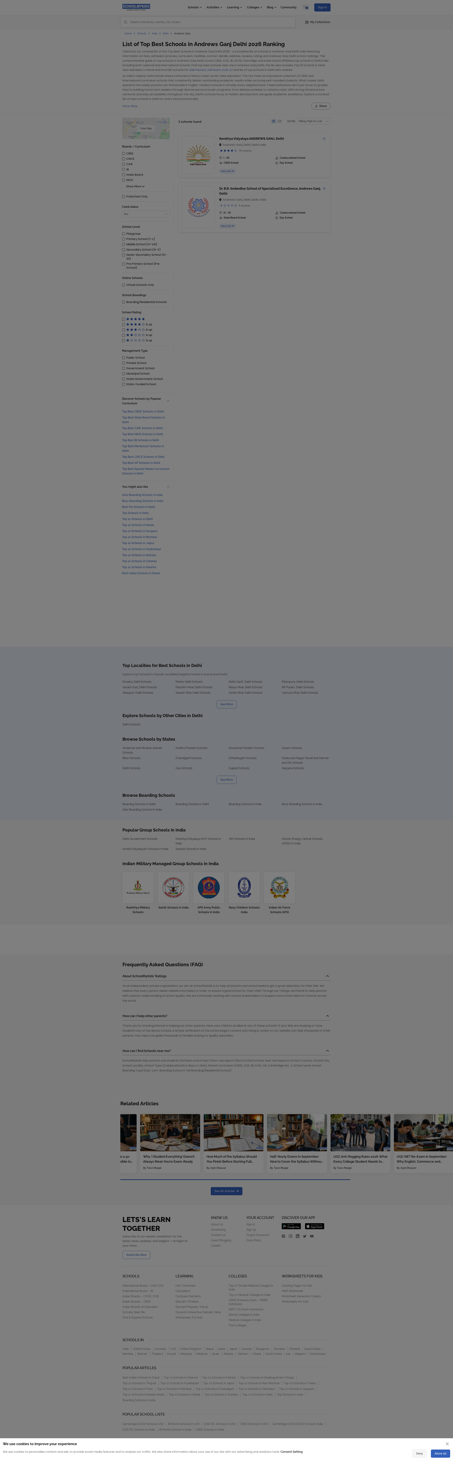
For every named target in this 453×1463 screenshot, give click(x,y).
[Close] (323, 695)
